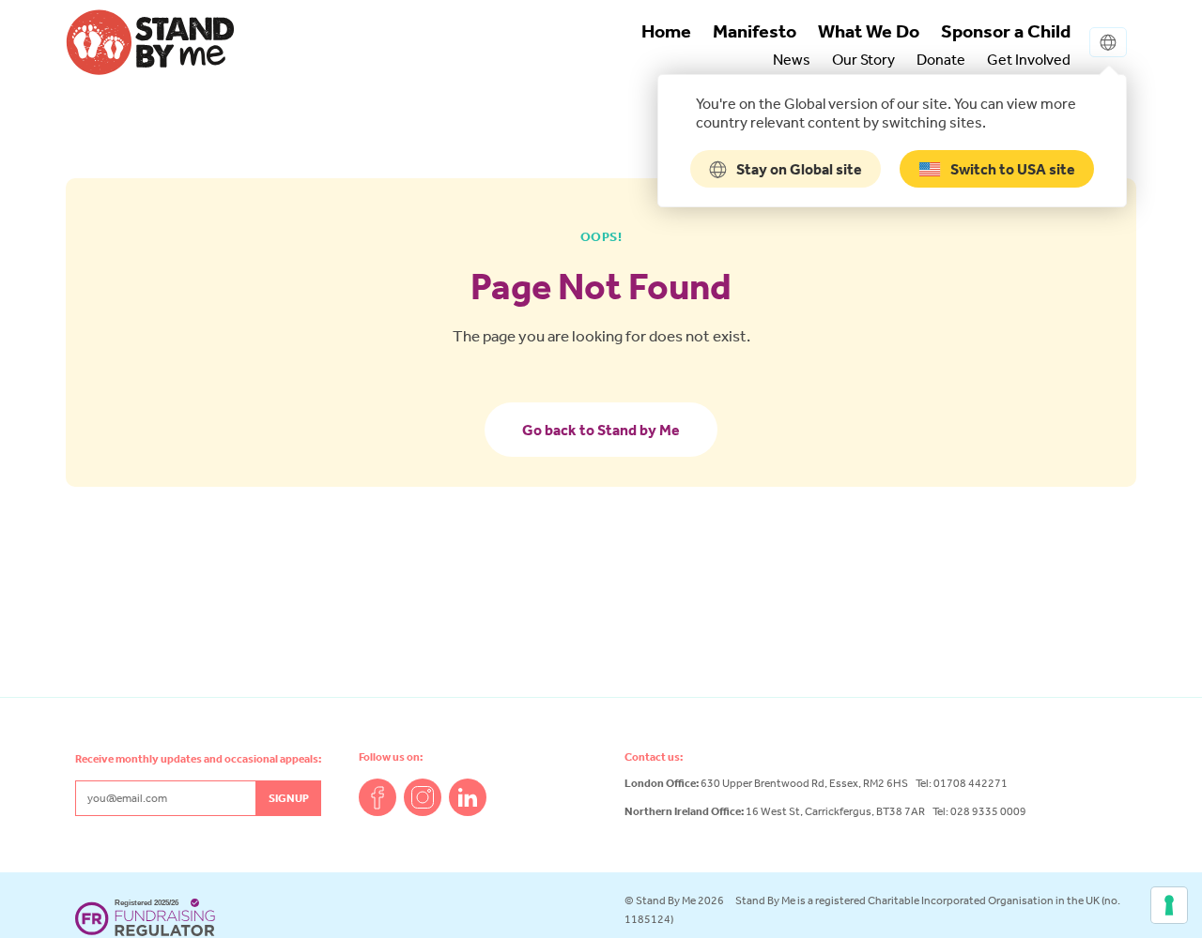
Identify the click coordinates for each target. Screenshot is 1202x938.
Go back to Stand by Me (601, 429)
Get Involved (1029, 59)
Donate (941, 59)
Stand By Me (150, 42)
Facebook (377, 797)
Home (666, 31)
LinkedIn (467, 797)
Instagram (422, 797)
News (791, 59)
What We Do (868, 31)
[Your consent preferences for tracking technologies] (1169, 905)
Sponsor (1006, 31)
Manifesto (754, 31)
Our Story (863, 59)
